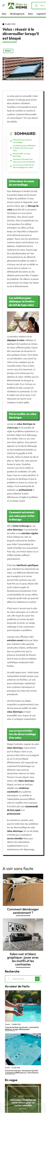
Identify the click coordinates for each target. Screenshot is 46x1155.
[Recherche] (36, 6)
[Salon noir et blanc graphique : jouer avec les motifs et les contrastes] (23, 934)
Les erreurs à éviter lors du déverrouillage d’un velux (23, 166)
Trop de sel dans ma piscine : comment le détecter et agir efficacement (22, 1028)
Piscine (7, 1024)
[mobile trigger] (4, 5)
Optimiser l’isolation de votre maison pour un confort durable (23, 1102)
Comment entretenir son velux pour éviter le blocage (24, 160)
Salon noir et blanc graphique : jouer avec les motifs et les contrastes (23, 959)
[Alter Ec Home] (18, 5)
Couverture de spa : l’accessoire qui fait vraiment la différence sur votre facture (21, 1071)
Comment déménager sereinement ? (23, 911)
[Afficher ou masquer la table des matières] (36, 134)
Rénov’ (8, 51)
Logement (21, 1096)
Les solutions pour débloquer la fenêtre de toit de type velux (24, 148)
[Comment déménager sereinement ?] (23, 889)
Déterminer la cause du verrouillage (22, 141)
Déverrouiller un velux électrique (21, 154)
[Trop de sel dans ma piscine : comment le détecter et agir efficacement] (23, 1006)
